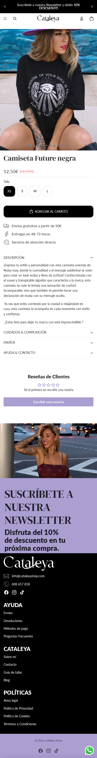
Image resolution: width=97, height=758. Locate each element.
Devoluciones (13, 621)
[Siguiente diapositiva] (92, 7)
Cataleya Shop (53, 740)
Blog (7, 680)
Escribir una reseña (48, 402)
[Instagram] (14, 592)
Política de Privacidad (18, 708)
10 (66, 145)
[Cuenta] (82, 19)
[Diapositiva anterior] (5, 7)
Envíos (8, 613)
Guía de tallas (13, 672)
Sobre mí (10, 657)
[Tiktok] (22, 592)
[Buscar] (15, 19)
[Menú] (5, 18)
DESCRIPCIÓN (14, 258)
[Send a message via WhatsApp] (89, 750)
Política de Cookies (17, 716)
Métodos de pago (16, 628)
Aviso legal (11, 700)
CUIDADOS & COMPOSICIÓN (25, 332)
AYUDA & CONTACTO (19, 353)
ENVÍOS (9, 342)
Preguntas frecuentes (18, 636)
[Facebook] (6, 592)
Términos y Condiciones (20, 724)
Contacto (10, 664)
